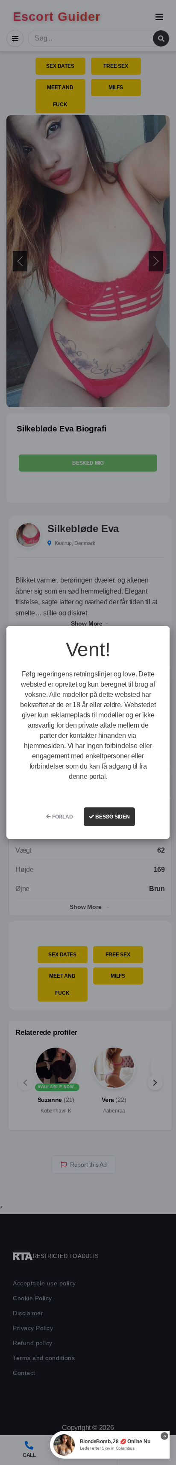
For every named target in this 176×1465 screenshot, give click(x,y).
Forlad (62, 817)
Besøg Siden (112, 817)
